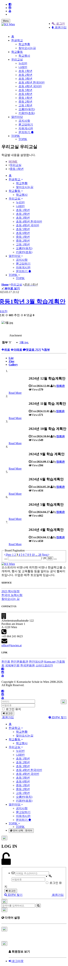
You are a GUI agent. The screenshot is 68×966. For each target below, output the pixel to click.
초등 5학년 (25, 90)
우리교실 (17, 59)
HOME (13, 161)
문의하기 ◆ (26, 132)
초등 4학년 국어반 (30, 86)
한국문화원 (27, 665)
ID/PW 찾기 (59, 717)
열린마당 (17, 116)
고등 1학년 (25, 105)
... (36, 554)
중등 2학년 (25, 101)
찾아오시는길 (27, 48)
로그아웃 (17, 961)
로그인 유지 (13, 709)
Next (45, 554)
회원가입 (60, 27)
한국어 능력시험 (11, 595)
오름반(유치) (26, 109)
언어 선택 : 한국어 (22, 830)
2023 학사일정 (10, 591)
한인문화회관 (19, 661)
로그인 (60, 23)
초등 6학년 (25, 93)
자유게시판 (25, 128)
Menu (6, 20)
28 (39, 554)
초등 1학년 (25, 71)
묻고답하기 (25, 124)
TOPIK (15, 135)
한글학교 (17, 40)
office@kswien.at (11, 645)
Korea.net (49, 661)
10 (33, 554)
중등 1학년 (25, 97)
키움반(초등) (26, 113)
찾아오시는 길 (10, 598)
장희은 (60, 385)
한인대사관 (36, 661)
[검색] (38, 906)
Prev (8, 554)
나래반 (22, 67)
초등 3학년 (25, 78)
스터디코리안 (44, 665)
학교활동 (17, 51)
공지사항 (24, 120)
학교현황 (24, 44)
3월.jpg (23, 342)
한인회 (5, 661)
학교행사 (24, 55)
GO (50, 558)
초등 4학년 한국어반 (31, 82)
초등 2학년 (25, 74)
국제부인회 (12, 665)
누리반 (22, 63)
